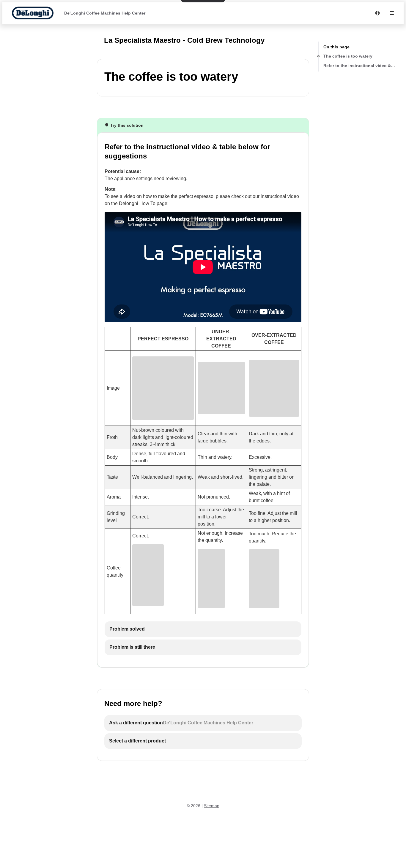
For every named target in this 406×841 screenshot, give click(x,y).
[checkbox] (203, 629)
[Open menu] (392, 13)
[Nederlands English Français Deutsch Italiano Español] (377, 13)
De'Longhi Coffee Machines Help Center (104, 13)
